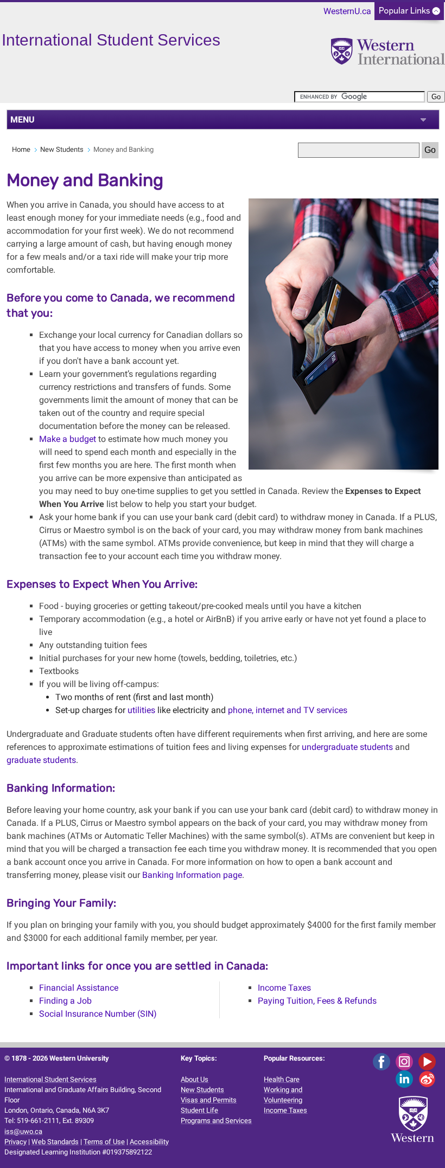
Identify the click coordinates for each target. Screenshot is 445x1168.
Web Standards (55, 1142)
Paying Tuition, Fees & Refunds (317, 1001)
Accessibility (149, 1142)
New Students (62, 149)
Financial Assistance (78, 988)
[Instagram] (406, 1061)
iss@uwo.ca (23, 1131)
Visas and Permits (209, 1100)
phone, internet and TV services (287, 710)
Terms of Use (104, 1142)
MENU (22, 119)
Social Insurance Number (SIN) (98, 1014)
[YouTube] (429, 1061)
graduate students (41, 760)
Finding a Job (65, 1001)
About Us (194, 1079)
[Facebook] (383, 1061)
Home (21, 149)
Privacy (15, 1142)
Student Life (199, 1110)
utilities (141, 710)
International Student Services (50, 1079)
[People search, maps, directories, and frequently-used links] (409, 14)
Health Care (282, 1079)
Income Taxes (284, 988)
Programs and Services (216, 1120)
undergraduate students (347, 747)
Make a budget (67, 439)
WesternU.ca (347, 11)
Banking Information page (192, 875)
